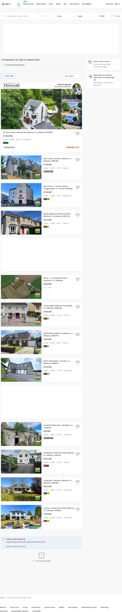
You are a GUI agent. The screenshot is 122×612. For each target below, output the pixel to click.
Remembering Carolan (89, 607)
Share (58, 4)
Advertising (104, 607)
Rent (51, 4)
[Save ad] (77, 133)
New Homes (41, 4)
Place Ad (109, 4)
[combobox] (27, 16)
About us (3, 607)
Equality (61, 607)
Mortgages (86, 4)
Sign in (117, 4)
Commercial (74, 4)
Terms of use (14, 607)
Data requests (73, 607)
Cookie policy (35, 607)
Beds (80, 16)
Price (59, 16)
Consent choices (49, 607)
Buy (18, 4)
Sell (65, 4)
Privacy (25, 607)
